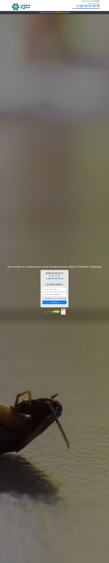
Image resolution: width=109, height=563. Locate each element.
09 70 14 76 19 (89, 6)
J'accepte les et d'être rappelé (55, 298)
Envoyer (54, 302)
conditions (54, 298)
